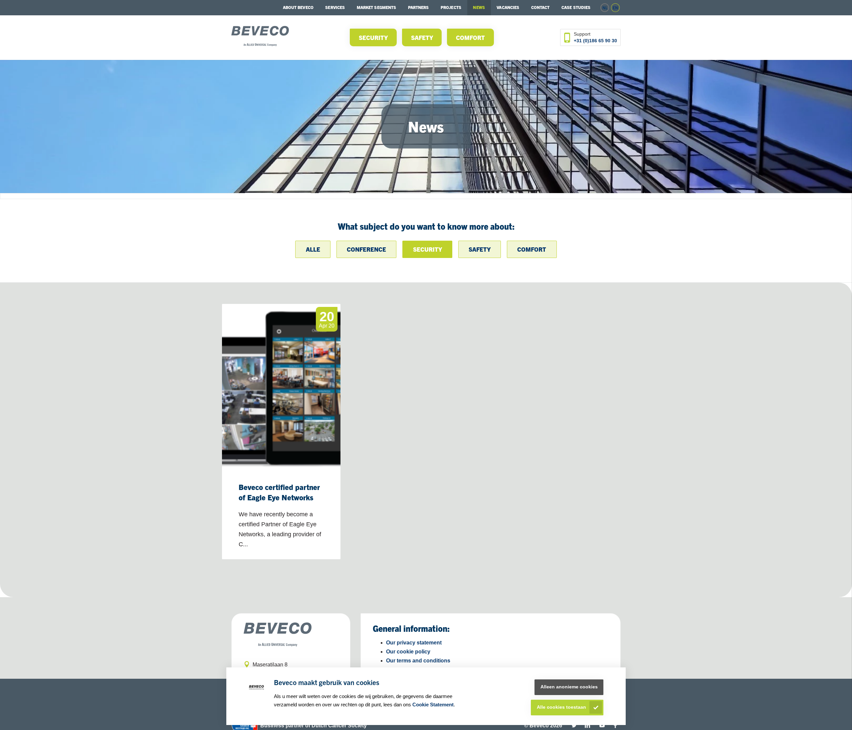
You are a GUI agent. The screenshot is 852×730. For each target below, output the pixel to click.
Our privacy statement (414, 642)
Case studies (575, 7)
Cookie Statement (433, 704)
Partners (418, 7)
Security (373, 37)
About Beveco (298, 7)
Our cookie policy (408, 651)
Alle (313, 249)
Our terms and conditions (418, 660)
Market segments (376, 7)
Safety (422, 37)
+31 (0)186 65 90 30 (595, 40)
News (479, 7)
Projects (451, 7)
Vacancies (508, 7)
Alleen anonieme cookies (569, 686)
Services (335, 7)
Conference (366, 249)
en (615, 7)
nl (604, 7)
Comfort (470, 37)
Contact (540, 7)
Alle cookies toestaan (561, 707)
